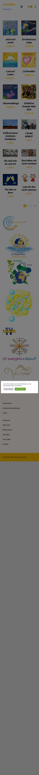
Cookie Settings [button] (8, 389)
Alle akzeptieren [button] (20, 389)
